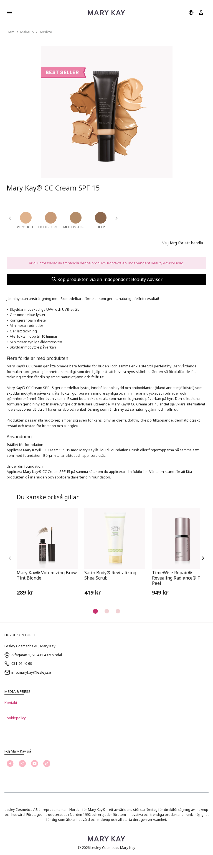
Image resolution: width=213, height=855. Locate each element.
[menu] (9, 12)
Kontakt (10, 702)
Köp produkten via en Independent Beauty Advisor (110, 279)
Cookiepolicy (15, 717)
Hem (10, 31)
